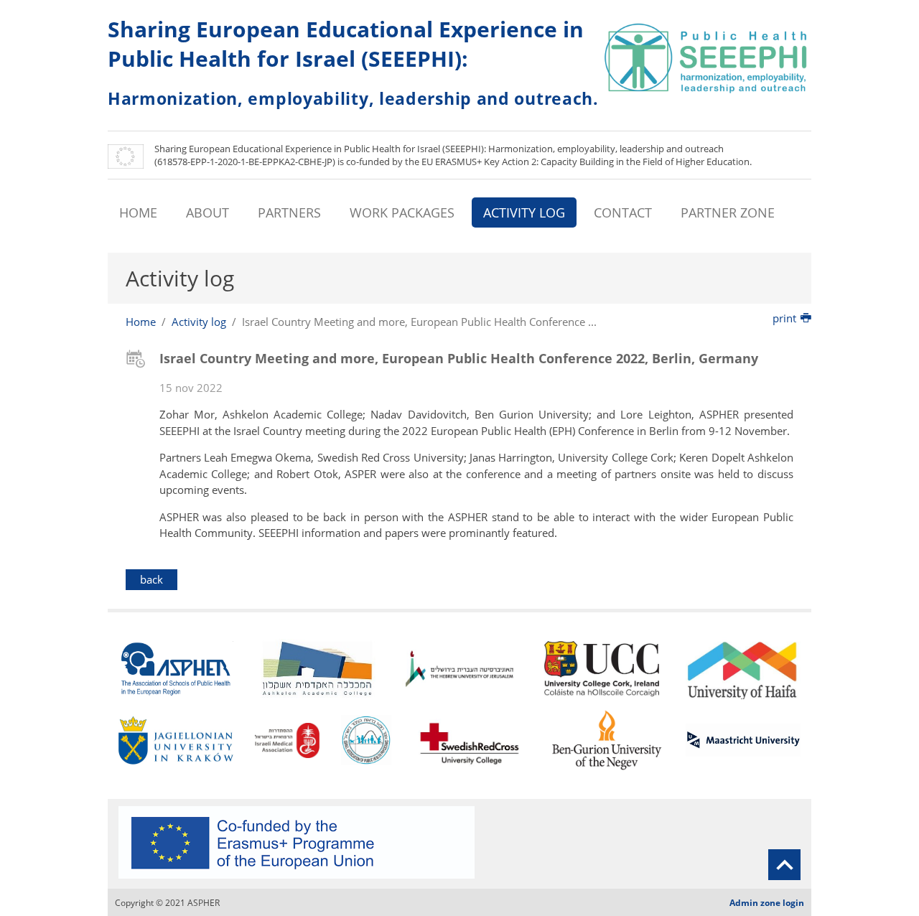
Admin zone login (766, 903)
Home (141, 321)
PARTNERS (289, 212)
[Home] (707, 57)
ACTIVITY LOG (524, 212)
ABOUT (207, 212)
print (784, 318)
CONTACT (623, 212)
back (151, 579)
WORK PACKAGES (402, 212)
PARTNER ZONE (728, 212)
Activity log (199, 321)
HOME (138, 212)
